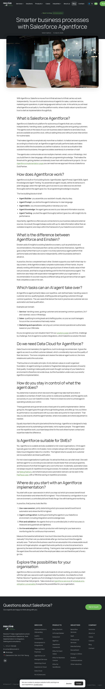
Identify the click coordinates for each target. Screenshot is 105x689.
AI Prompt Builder (58, 633)
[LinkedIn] (5, 660)
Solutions (29, 4)
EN (96, 4)
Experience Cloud (40, 667)
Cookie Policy (91, 685)
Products (39, 4)
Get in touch (93, 607)
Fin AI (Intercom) (40, 675)
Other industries (76, 664)
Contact (81, 4)
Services (19, 4)
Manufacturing (75, 646)
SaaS (72, 636)
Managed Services (40, 659)
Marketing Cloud (40, 663)
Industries (57, 4)
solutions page (62, 333)
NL (92, 4)
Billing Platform (26, 472)
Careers (91, 641)
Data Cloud (38, 671)
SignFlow (55, 641)
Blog (74, 4)
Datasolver (56, 637)
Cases (48, 4)
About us (67, 4)
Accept (78, 683)
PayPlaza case (22, 475)
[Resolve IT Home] (8, 3)
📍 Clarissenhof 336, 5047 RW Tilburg (16, 655)
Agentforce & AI (39, 656)
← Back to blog (46, 13)
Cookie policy (38, 685)
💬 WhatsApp (8, 652)
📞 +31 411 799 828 (9, 646)
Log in (100, 685)
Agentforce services (62, 581)
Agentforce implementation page (30, 163)
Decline (69, 683)
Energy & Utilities (76, 654)
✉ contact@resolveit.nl (11, 649)
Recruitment (75, 650)
